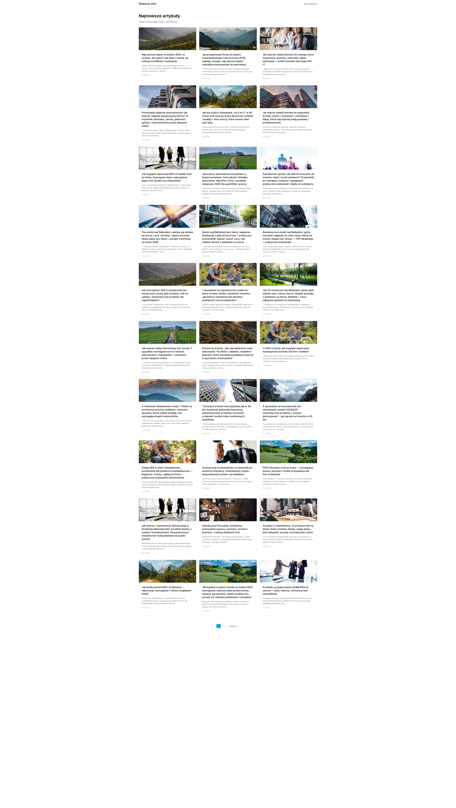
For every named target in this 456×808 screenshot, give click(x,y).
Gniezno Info (147, 3)
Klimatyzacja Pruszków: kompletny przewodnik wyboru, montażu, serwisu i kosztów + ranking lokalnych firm (225, 529)
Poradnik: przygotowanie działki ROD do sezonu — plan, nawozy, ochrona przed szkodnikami (286, 590)
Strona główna (310, 4)
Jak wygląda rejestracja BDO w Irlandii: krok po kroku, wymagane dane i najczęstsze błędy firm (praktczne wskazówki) (167, 177)
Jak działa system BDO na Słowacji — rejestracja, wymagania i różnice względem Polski (166, 590)
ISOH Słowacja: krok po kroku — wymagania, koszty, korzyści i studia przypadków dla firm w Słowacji (288, 471)
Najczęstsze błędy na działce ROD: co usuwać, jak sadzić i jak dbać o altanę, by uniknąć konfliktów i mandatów (165, 58)
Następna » (233, 626)
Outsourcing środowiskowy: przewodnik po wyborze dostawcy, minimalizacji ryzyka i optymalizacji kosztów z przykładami (227, 471)
